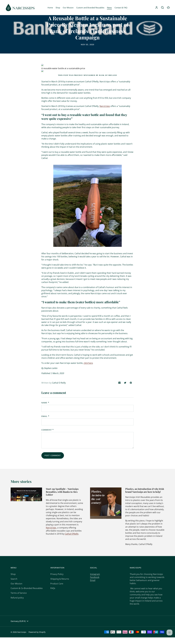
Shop (58, 7)
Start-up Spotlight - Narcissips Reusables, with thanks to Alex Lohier (62, 491)
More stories (21, 481)
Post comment (53, 455)
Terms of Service (19, 593)
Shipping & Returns (59, 578)
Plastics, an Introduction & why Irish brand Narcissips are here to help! (144, 490)
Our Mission (68, 7)
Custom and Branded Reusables (90, 7)
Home (50, 7)
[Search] (162, 7)
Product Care (56, 583)
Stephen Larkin (50, 368)
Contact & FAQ (121, 7)
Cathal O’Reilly (71, 533)
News (109, 7)
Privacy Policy (56, 574)
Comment (46, 430)
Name (44, 402)
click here (88, 363)
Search (14, 578)
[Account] (156, 7)
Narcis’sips (105, 106)
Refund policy (17, 597)
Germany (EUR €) (18, 621)
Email (44, 416)
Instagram (95, 574)
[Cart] (168, 7)
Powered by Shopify (37, 632)
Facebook (94, 577)
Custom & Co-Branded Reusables (27, 588)
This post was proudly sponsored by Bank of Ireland (87, 75)
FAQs (52, 588)
